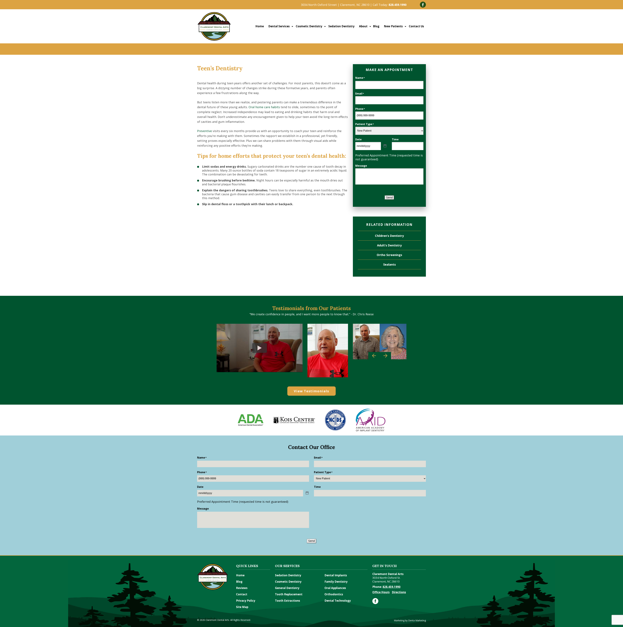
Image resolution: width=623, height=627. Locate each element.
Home (259, 26)
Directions (399, 592)
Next (385, 355)
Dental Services (279, 26)
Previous (374, 355)
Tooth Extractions (287, 600)
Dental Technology (337, 600)
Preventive (204, 131)
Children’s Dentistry (389, 236)
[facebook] (375, 601)
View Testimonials (311, 391)
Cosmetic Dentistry (308, 26)
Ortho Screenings (389, 255)
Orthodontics (333, 594)
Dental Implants (335, 575)
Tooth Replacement (288, 594)
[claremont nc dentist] (214, 14)
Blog (376, 26)
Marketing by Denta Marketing (410, 620)
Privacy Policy (245, 600)
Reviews (241, 588)
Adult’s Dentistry (389, 245)
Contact (241, 594)
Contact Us (416, 26)
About (362, 26)
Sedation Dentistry (341, 26)
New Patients (393, 26)
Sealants (389, 264)
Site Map (242, 607)
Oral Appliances (335, 588)
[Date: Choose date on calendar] (385, 146)
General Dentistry (287, 588)
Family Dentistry (336, 581)
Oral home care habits (264, 107)
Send (389, 197)
